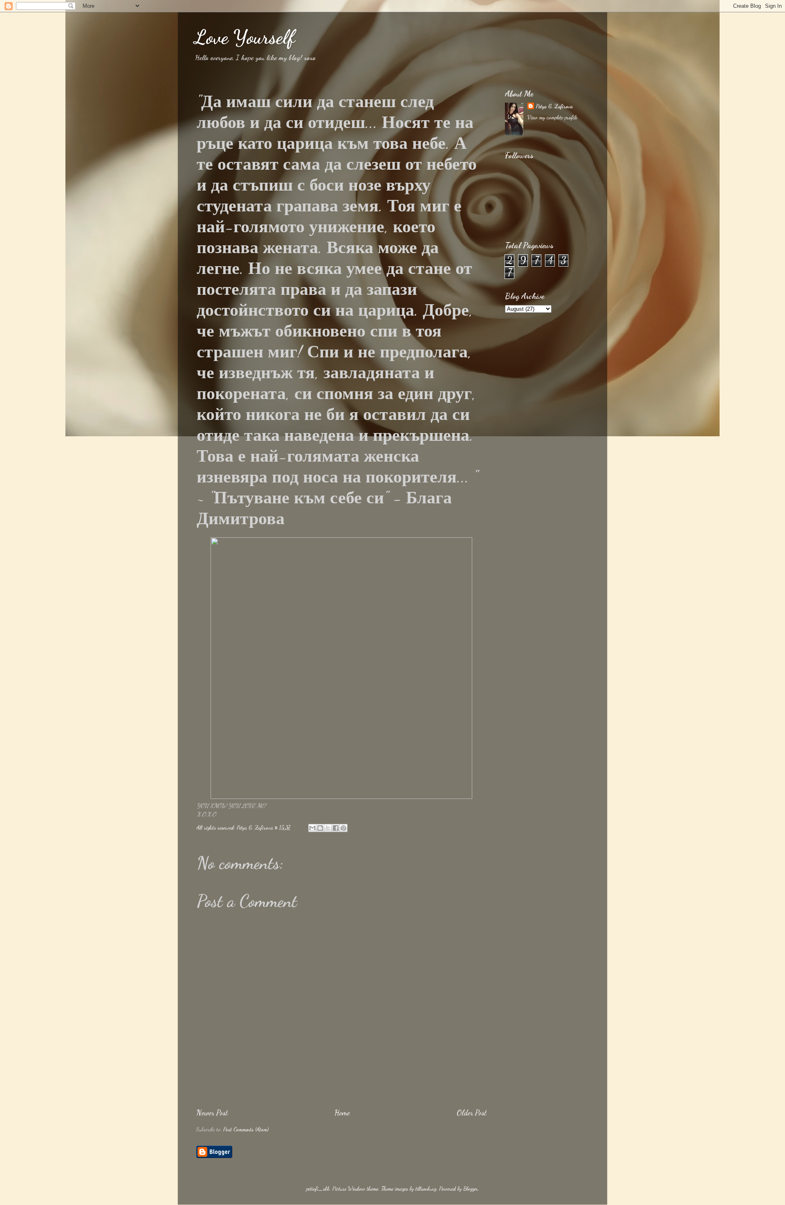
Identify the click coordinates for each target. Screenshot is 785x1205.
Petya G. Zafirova (554, 106)
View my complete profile (552, 117)
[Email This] (312, 828)
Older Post (472, 1112)
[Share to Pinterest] (343, 828)
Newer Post (212, 1112)
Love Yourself (244, 37)
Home (342, 1112)
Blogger (470, 1188)
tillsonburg (425, 1188)
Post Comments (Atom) (246, 1129)
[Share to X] (328, 828)
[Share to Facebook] (336, 828)
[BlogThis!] (320, 828)
